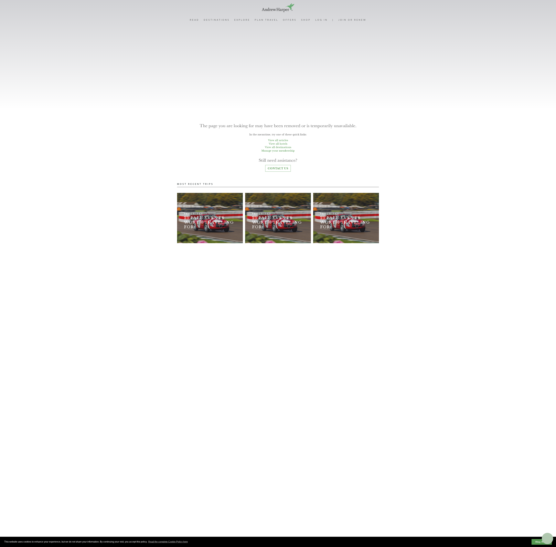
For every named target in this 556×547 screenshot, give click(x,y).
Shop (306, 20)
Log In (321, 20)
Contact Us (278, 168)
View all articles (278, 140)
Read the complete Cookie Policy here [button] (168, 541)
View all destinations (278, 147)
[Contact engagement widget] (547, 538)
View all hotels (278, 143)
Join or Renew (352, 20)
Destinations (217, 20)
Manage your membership (278, 150)
